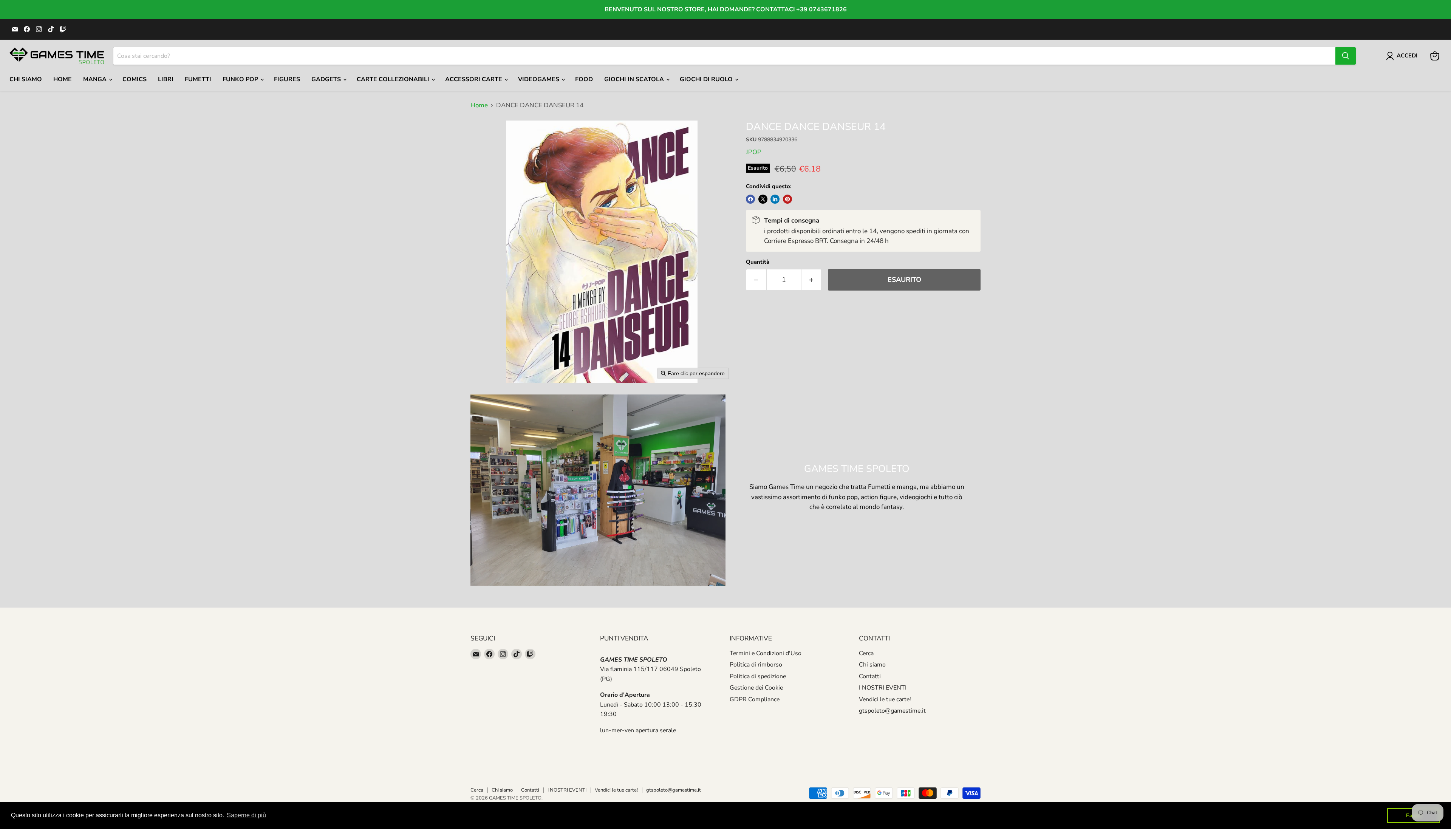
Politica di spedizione (758, 676)
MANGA (95, 79)
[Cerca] (1345, 56)
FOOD (584, 79)
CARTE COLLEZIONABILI (394, 79)
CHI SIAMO (25, 79)
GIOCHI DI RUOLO (707, 79)
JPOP (753, 152)
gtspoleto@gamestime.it (892, 711)
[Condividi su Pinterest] (787, 199)
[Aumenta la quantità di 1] (811, 280)
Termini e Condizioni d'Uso (765, 653)
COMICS (134, 79)
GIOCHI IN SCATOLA (634, 79)
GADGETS (326, 79)
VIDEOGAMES (539, 79)
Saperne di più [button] (246, 815)
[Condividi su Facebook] (750, 199)
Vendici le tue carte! (885, 699)
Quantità (757, 262)
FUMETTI (198, 79)
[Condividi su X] (762, 199)
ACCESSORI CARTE (474, 79)
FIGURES (287, 79)
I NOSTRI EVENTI (882, 688)
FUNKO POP (241, 79)
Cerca (866, 653)
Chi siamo (872, 664)
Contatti (870, 676)
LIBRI (165, 79)
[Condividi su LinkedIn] (775, 199)
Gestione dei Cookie (756, 688)
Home (62, 79)
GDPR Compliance (755, 699)
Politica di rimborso (756, 664)
